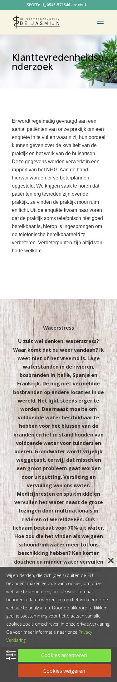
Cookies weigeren (64, 670)
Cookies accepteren (64, 655)
